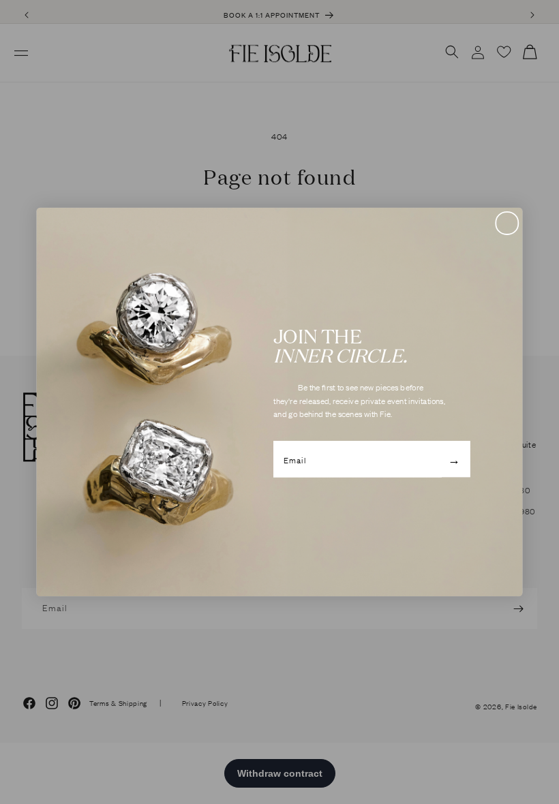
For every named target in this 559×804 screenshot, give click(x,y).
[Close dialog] (506, 223)
